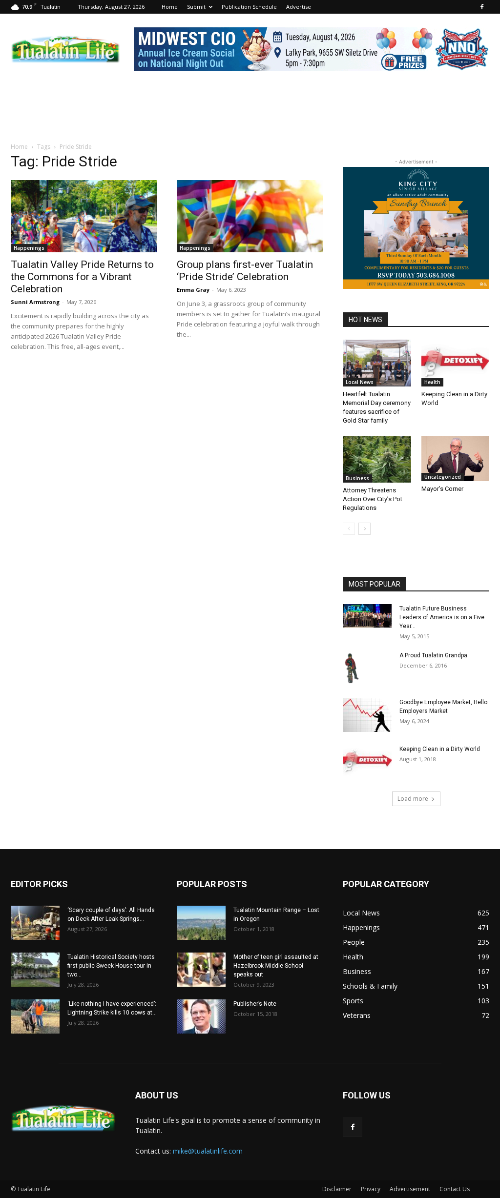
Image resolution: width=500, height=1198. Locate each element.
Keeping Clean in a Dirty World (439, 749)
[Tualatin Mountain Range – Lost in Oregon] (201, 923)
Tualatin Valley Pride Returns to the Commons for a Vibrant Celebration (82, 277)
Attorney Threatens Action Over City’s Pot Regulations (372, 499)
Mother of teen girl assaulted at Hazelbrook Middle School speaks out (275, 966)
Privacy (370, 1189)
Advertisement (410, 1189)
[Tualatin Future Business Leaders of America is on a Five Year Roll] (367, 616)
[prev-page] (349, 529)
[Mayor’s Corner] (455, 458)
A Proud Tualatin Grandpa (433, 655)
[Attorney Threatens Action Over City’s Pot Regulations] (377, 459)
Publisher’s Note (254, 1003)
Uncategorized (442, 476)
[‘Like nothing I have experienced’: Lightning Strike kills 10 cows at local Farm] (35, 1016)
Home (170, 6)
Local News (360, 382)
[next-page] (364, 529)
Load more (412, 798)
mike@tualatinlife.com (208, 1151)
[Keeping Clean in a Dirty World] (455, 363)
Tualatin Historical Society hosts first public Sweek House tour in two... (111, 966)
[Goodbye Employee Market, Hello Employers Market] (367, 715)
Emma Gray (193, 289)
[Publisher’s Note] (201, 1016)
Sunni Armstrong (35, 301)
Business (357, 478)
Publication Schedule (249, 6)
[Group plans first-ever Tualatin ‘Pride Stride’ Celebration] (250, 216)
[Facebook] (482, 7)
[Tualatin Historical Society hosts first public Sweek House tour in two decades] (35, 970)
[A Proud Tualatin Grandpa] (353, 668)
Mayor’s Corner (442, 488)
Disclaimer (337, 1189)
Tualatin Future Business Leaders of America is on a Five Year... (441, 617)
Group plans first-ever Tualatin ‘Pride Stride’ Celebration (245, 271)
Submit (196, 6)
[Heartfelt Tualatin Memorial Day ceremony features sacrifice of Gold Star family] (377, 363)
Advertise (298, 6)
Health (432, 382)
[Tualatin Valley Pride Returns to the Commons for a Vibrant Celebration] (84, 216)
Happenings (29, 247)
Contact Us (454, 1189)
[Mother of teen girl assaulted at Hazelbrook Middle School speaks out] (201, 970)
